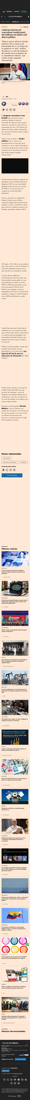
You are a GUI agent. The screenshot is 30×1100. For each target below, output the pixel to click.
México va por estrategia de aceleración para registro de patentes (14, 630)
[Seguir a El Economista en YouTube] (15, 1079)
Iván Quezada (5, 606)
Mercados (4, 568)
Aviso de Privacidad (13, 1050)
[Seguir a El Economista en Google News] (11, 1083)
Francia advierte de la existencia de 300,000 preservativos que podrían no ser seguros (14, 957)
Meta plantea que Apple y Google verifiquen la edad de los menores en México (15, 719)
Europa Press (5, 844)
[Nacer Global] (23, 1055)
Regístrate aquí (5, 1070)
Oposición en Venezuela (9, 462)
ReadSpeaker (14, 105)
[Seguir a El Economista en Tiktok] (18, 1083)
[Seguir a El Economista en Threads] (15, 1083)
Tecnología (5, 598)
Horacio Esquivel (6, 814)
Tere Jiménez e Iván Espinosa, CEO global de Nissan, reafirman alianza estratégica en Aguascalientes (14, 661)
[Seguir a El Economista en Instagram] (22, 1079)
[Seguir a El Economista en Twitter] (7, 1079)
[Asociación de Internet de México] (19, 1096)
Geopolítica (5, 26)
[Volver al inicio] (15, 1043)
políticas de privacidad (17, 1073)
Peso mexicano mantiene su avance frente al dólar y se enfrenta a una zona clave (14, 779)
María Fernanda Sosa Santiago (8, 1022)
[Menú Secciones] (1, 16)
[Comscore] (12, 1096)
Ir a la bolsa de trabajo (20, 1059)
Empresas (4, 984)
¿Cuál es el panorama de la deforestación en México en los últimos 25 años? (14, 749)
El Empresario (5, 627)
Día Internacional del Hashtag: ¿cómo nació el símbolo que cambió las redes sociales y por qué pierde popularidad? (15, 602)
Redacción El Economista (7, 755)
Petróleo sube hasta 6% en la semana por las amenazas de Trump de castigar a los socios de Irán (15, 691)
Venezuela (23, 462)
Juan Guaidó (6, 458)
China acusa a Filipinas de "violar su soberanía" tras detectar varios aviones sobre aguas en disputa (15, 899)
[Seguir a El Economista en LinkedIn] (11, 1079)
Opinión (4, 806)
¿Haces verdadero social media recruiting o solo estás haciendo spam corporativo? (14, 987)
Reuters (4, 695)
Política (4, 657)
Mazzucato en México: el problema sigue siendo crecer (13, 809)
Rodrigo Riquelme (6, 725)
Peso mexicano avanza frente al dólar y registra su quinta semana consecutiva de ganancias (13, 572)
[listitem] (4, 103)
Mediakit (10, 1048)
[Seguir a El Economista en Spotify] (18, 1079)
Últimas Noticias (5, 21)
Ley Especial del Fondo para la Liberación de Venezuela (14, 353)
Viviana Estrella (6, 636)
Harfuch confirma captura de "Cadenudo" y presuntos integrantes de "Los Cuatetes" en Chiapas (14, 1018)
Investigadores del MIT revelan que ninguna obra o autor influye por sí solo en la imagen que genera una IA (14, 869)
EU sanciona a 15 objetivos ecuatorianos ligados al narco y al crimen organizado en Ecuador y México (14, 928)
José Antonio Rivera (6, 577)
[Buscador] (4, 16)
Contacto (8, 1051)
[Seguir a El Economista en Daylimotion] (25, 1079)
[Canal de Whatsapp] (27, 944)
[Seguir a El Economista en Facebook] (4, 1079)
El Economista (13, 1045)
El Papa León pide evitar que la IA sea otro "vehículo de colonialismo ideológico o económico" (14, 839)
